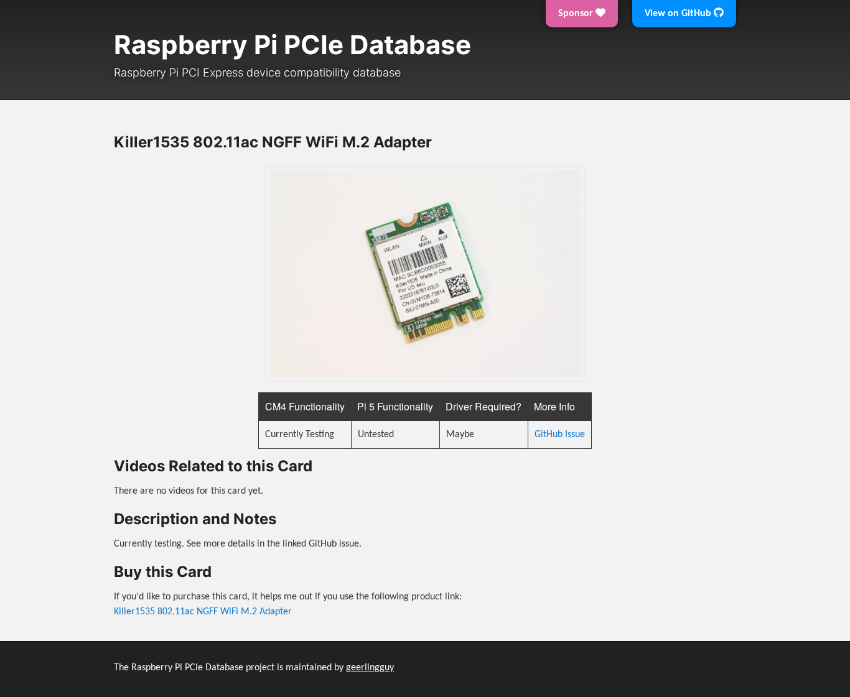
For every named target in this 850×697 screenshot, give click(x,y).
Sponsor (576, 14)
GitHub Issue (560, 435)
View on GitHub (679, 14)
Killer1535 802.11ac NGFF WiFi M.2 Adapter (203, 612)
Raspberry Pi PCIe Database (292, 44)
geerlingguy (370, 668)
